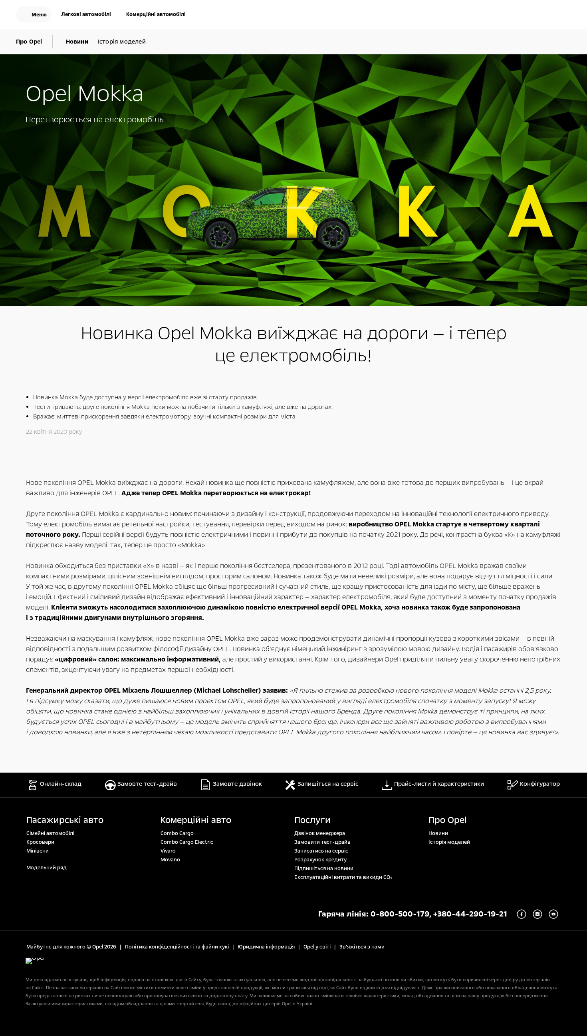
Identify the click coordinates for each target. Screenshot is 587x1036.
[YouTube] (553, 914)
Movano (170, 859)
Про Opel (447, 820)
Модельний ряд (46, 867)
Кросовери (40, 842)
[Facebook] (521, 914)
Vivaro (168, 851)
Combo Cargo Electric (187, 842)
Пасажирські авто (64, 820)
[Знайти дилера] (564, 15)
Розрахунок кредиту (320, 859)
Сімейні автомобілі (50, 833)
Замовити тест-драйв (322, 842)
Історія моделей (449, 842)
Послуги (312, 820)
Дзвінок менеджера (319, 833)
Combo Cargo (177, 833)
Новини (438, 833)
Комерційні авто (196, 820)
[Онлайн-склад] (513, 15)
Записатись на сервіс (321, 851)
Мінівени (37, 851)
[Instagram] (537, 914)
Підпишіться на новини (323, 868)
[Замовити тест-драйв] (539, 15)
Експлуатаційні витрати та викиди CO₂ (343, 877)
